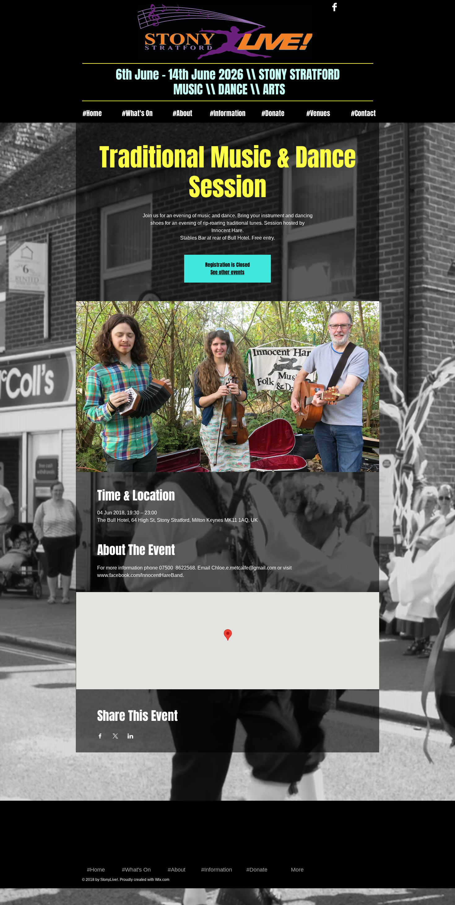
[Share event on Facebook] (100, 736)
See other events (227, 272)
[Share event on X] (115, 736)
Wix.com (162, 879)
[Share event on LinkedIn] (130, 736)
